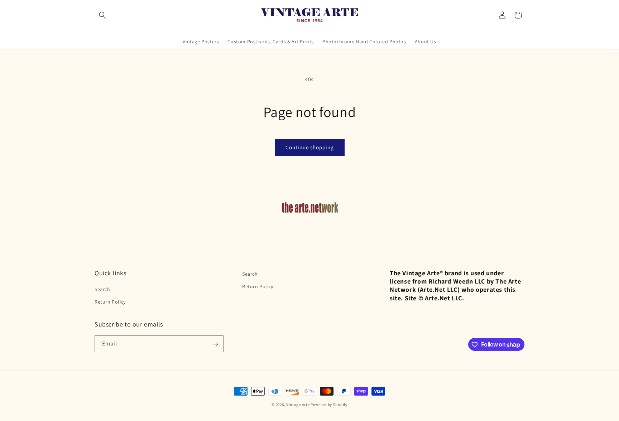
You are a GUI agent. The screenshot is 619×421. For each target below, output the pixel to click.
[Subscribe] (215, 344)
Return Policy (110, 302)
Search (102, 289)
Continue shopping (309, 147)
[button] (102, 15)
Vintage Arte (298, 404)
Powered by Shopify (329, 404)
